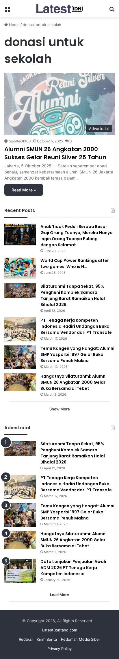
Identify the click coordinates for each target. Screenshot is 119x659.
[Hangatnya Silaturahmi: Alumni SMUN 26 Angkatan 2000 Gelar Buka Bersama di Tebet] (20, 382)
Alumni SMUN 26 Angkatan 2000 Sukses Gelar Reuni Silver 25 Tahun (55, 153)
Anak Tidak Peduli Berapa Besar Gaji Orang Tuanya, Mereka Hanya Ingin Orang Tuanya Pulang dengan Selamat (76, 236)
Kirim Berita (47, 639)
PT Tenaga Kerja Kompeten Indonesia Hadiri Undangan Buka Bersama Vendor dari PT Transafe (76, 326)
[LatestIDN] (59, 8)
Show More (59, 409)
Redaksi (26, 639)
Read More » (24, 189)
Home (14, 24)
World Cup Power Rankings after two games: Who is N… (74, 263)
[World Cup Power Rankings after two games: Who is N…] (20, 268)
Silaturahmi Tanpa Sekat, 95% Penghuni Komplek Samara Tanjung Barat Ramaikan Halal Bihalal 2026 (72, 295)
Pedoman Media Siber (80, 639)
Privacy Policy (59, 648)
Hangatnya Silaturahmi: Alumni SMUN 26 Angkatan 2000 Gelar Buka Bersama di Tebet (73, 382)
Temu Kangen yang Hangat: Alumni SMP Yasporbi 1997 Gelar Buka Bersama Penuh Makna (77, 354)
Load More (59, 594)
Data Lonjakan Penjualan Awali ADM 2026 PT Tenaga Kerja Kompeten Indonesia (73, 568)
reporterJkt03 (20, 141)
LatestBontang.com (59, 630)
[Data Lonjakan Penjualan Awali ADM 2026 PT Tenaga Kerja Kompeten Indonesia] (20, 571)
